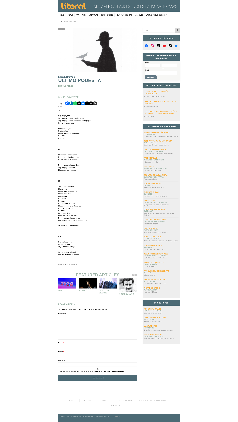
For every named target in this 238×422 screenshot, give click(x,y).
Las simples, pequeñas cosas (154, 249)
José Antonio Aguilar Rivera (158, 141)
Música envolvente (150, 275)
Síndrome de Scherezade (155, 168)
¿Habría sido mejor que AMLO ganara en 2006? (161, 136)
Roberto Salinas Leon (155, 220)
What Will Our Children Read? (154, 188)
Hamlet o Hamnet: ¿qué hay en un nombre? (159, 338)
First (146, 68)
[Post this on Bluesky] (83, 103)
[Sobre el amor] (128, 285)
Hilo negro (149, 328)
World (70, 15)
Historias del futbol (150, 292)
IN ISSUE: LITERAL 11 (66, 77)
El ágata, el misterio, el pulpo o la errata (158, 330)
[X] (158, 46)
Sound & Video (107, 15)
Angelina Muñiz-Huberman (156, 271)
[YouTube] (164, 46)
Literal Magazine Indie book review (152, 401)
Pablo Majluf (150, 158)
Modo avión (149, 247)
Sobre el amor (126, 294)
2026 (60, 291)
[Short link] (95, 103)
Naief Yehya (149, 201)
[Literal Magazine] (73, 8)
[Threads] (170, 46)
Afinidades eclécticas (154, 160)
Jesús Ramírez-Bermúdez (156, 254)
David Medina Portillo (155, 317)
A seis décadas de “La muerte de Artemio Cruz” (161, 241)
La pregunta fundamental (153, 313)
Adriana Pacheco (152, 184)
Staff (71, 401)
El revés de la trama (154, 177)
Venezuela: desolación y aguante (155, 232)
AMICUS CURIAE (150, 143)
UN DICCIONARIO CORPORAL (155, 256)
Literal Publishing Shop (156, 15)
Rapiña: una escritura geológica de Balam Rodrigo (159, 214)
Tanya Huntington (152, 106)
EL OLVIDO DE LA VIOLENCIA (155, 258)
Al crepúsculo (151, 290)
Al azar (147, 273)
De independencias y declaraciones (156, 145)
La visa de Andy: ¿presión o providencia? (158, 153)
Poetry (61, 29)
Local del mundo (151, 239)
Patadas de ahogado (151, 224)
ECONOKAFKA (149, 134)
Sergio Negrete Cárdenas (156, 132)
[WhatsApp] (75, 103)
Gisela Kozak (150, 228)
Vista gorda (149, 281)
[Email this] (91, 103)
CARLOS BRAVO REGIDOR (155, 96)
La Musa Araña (150, 264)
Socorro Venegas (153, 245)
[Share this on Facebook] (67, 103)
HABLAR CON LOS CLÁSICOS (155, 196)
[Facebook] (146, 46)
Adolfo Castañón (152, 237)
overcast (148, 211)
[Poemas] (87, 283)
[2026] (67, 283)
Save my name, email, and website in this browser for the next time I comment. (91, 371)
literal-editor (150, 116)
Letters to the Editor (124, 401)
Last (163, 68)
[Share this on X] (87, 103)
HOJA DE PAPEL (150, 266)
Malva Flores (150, 326)
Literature (93, 15)
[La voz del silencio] (108, 283)
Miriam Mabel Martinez (155, 279)
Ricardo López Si (152, 288)
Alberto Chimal (152, 192)
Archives (139, 15)
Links (104, 401)
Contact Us (115, 406)
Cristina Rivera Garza (154, 209)
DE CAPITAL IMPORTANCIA (154, 222)
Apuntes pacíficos (150, 179)
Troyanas (148, 185)
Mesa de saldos (151, 319)
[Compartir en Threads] (79, 103)
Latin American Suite (153, 336)
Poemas (82, 291)
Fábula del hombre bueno (153, 321)
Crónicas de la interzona (155, 203)
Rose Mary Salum (152, 309)
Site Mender (116, 416)
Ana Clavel (149, 167)
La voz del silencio (104, 292)
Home (62, 15)
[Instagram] (152, 46)
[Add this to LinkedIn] (71, 103)
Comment (62, 313)
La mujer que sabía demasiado (155, 283)
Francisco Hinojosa (154, 262)
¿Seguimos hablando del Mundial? (156, 205)
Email (61, 352)
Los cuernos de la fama (152, 170)
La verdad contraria (153, 151)
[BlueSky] (176, 46)
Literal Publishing (68, 22)
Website (61, 360)
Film (84, 15)
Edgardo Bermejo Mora (155, 175)
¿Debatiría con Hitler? (151, 162)
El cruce (148, 194)
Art (77, 15)
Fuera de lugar (151, 230)
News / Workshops (124, 15)
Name (61, 343)
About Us (87, 401)
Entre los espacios (153, 311)
